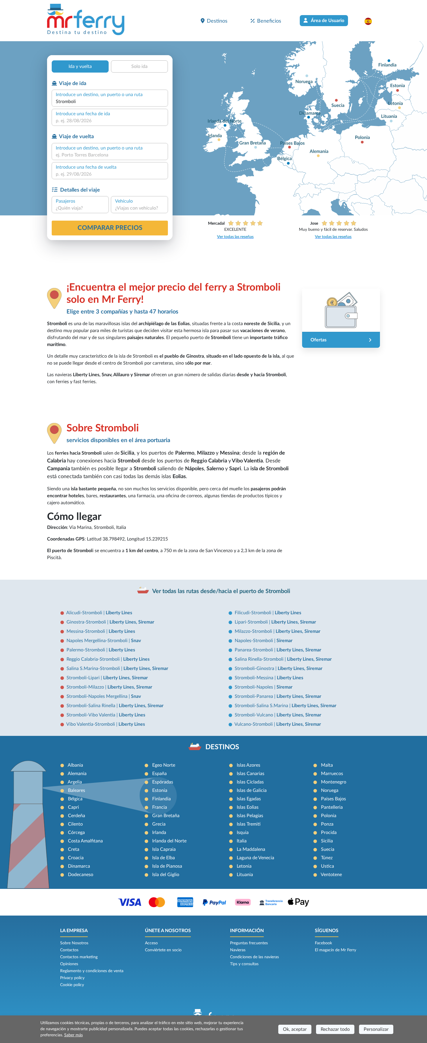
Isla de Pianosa (167, 866)
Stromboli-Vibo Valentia (91, 715)
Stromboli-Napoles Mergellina (98, 696)
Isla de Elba (163, 857)
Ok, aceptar (295, 1029)
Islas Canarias (250, 773)
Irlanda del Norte (169, 841)
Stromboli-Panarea (254, 696)
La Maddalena (251, 849)
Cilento (75, 824)
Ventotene (331, 874)
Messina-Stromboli (86, 631)
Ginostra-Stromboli (87, 622)
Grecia (159, 824)
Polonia (328, 815)
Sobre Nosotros (74, 943)
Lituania (245, 874)
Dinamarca (79, 866)
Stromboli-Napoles (254, 687)
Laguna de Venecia (255, 857)
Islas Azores (248, 765)
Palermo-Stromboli (86, 650)
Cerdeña (76, 815)
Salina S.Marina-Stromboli (94, 668)
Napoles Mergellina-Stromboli (98, 640)
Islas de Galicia (252, 790)
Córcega (76, 832)
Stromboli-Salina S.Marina (262, 705)
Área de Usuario (327, 20)
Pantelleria (332, 807)
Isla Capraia (164, 849)
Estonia (159, 790)
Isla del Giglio (165, 874)
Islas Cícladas (250, 782)
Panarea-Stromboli (254, 650)
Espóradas (162, 782)
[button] (371, 21)
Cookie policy (72, 985)
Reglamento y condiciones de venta (91, 971)
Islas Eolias (248, 807)
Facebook (323, 943)
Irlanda (159, 832)
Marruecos (332, 773)
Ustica (327, 866)
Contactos (69, 950)
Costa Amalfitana (85, 841)
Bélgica (75, 799)
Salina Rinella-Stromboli (260, 659)
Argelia (75, 782)
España (159, 773)
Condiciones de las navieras (254, 957)
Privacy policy (72, 978)
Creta (73, 849)
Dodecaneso (80, 874)
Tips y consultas (244, 964)
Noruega (329, 790)
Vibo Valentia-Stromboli (91, 724)
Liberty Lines (119, 612)
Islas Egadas (249, 799)
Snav (136, 640)
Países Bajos (333, 799)
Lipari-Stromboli (252, 622)
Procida (329, 832)
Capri (73, 807)
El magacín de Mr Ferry (335, 950)
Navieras (237, 950)
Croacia (76, 857)
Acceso (151, 943)
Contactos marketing (79, 957)
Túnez (327, 857)
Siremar (285, 640)
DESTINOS (222, 747)
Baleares (76, 790)
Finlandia (161, 799)
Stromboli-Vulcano (254, 715)
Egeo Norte (163, 765)
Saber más (73, 1035)
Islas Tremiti (249, 824)
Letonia (244, 866)
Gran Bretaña (166, 815)
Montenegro (333, 782)
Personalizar (376, 1029)
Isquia (243, 832)
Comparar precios (110, 228)
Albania (75, 765)
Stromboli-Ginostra (255, 668)
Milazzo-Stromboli (254, 631)
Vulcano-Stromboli (254, 724)
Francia (159, 807)
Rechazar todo (335, 1029)
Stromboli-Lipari (84, 677)
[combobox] (110, 101)
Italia (242, 841)
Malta (327, 765)
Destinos (217, 21)
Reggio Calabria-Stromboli (94, 659)
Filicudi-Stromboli (253, 612)
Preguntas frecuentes (249, 943)
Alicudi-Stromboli (84, 612)
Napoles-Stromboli (254, 640)
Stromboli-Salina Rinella (91, 705)
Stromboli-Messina (254, 677)
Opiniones (69, 964)
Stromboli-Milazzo (86, 687)
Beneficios (269, 21)
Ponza (327, 824)
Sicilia (327, 841)
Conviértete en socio (163, 950)
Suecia (327, 849)
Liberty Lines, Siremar (132, 622)
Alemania (77, 773)
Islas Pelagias (250, 815)
